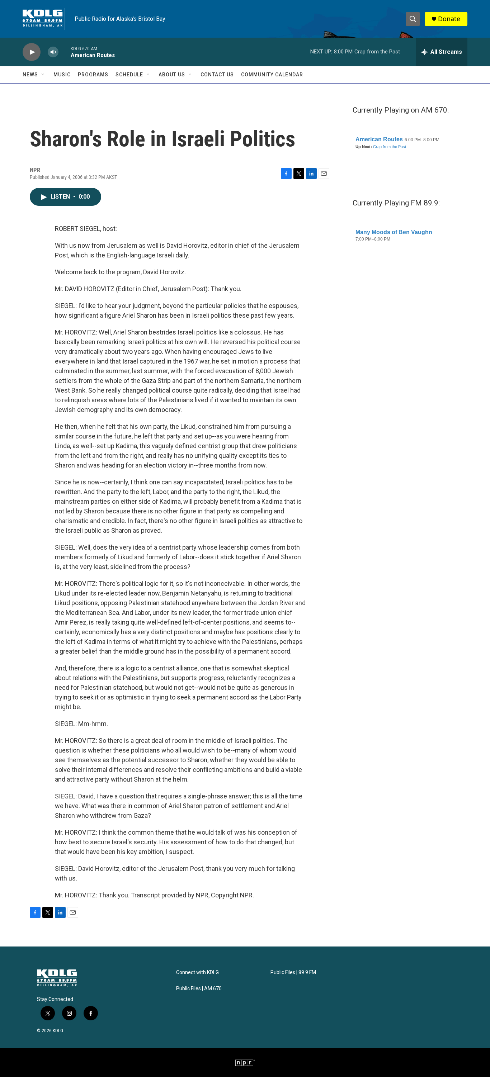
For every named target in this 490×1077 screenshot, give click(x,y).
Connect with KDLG (197, 972)
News (30, 74)
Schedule (129, 74)
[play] (31, 52)
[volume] (53, 52)
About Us (172, 74)
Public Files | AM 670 (199, 988)
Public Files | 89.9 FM (293, 972)
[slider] (64, 52)
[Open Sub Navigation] (43, 74)
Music (62, 74)
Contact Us (217, 74)
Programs (93, 74)
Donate (449, 19)
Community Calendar (272, 74)
